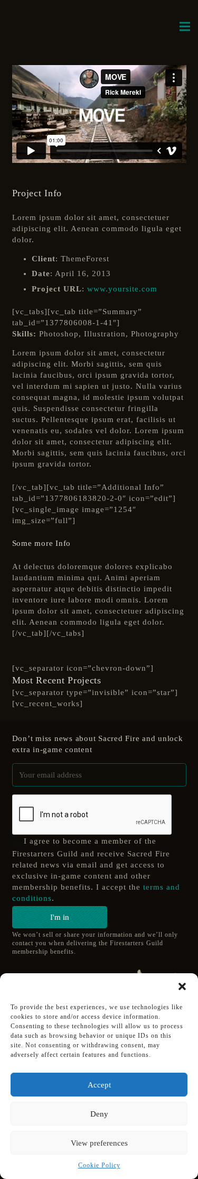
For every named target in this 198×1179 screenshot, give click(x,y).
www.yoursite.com (122, 289)
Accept (99, 1085)
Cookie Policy (99, 1165)
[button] (182, 986)
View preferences (99, 1143)
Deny (99, 1114)
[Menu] (184, 26)
